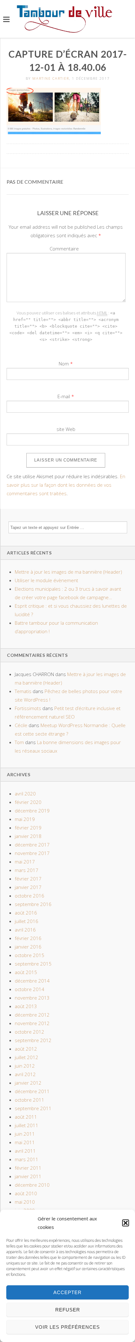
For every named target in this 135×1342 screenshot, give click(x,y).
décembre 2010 (32, 1185)
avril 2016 (25, 929)
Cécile (21, 725)
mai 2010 (25, 1202)
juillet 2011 (26, 1125)
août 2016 (26, 912)
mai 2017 (25, 861)
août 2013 (26, 1006)
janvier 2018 (28, 836)
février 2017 (28, 878)
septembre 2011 (33, 1108)
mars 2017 (26, 870)
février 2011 (28, 1168)
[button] (125, 1223)
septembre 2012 (33, 1040)
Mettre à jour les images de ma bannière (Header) (68, 572)
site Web (66, 429)
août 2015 (26, 972)
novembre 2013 (32, 998)
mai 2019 (25, 819)
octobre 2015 (29, 955)
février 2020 (28, 802)
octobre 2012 (29, 1032)
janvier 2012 (28, 1083)
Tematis (23, 691)
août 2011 (26, 1117)
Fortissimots (28, 708)
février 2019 (28, 827)
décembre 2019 (32, 810)
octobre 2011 (29, 1100)
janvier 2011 (28, 1176)
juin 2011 (25, 1134)
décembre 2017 (32, 844)
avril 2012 (25, 1074)
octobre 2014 (29, 989)
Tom (19, 742)
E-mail (63, 396)
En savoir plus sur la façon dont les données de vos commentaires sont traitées (66, 484)
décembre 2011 (32, 1091)
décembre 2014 (32, 981)
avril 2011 (25, 1151)
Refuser (67, 1309)
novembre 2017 (32, 853)
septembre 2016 (33, 904)
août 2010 (26, 1193)
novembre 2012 (32, 1023)
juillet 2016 (26, 921)
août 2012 (26, 1049)
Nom (64, 363)
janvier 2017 (28, 887)
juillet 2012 (26, 1057)
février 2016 (28, 938)
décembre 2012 (32, 1015)
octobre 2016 (29, 895)
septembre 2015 (33, 964)
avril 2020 (25, 793)
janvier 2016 (28, 946)
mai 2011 (25, 1142)
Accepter (67, 1292)
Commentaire (64, 248)
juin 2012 (25, 1066)
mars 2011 (26, 1159)
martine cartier (50, 78)
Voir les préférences (67, 1327)
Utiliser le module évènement (46, 580)
